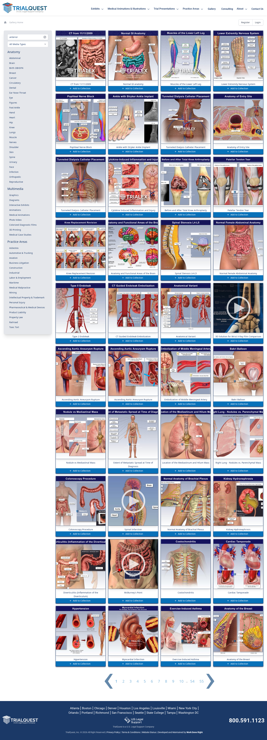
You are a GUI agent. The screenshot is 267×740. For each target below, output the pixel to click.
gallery (212, 8)
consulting (227, 8)
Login (258, 22)
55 (201, 681)
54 (192, 681)
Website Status (149, 732)
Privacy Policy (113, 732)
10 (181, 681)
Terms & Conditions (131, 732)
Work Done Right (194, 732)
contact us (257, 8)
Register (245, 22)
